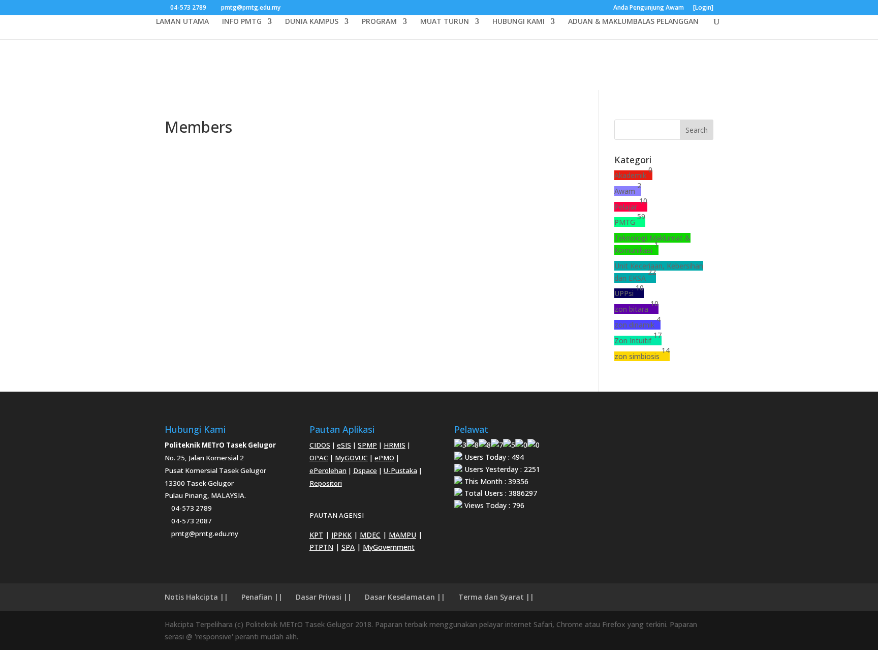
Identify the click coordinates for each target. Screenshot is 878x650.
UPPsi (629, 293)
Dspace (365, 470)
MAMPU (402, 535)
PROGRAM (379, 22)
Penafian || (262, 597)
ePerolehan (328, 470)
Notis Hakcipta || (196, 597)
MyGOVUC (351, 457)
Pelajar (630, 207)
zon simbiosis (642, 356)
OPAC (318, 457)
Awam (627, 191)
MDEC (370, 535)
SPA (348, 547)
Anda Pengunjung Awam (648, 8)
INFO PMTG (242, 22)
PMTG (629, 222)
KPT (316, 535)
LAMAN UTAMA (182, 22)
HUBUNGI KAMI (518, 22)
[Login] (703, 8)
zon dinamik (637, 325)
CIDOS (319, 445)
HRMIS (394, 445)
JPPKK (341, 535)
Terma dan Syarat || (496, 597)
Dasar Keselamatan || (405, 597)
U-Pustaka (400, 470)
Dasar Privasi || (324, 597)
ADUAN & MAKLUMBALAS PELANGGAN (633, 22)
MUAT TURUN (444, 22)
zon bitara (636, 309)
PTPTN (321, 547)
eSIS (344, 445)
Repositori (325, 483)
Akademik (633, 175)
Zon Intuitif (638, 340)
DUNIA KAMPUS (311, 22)
